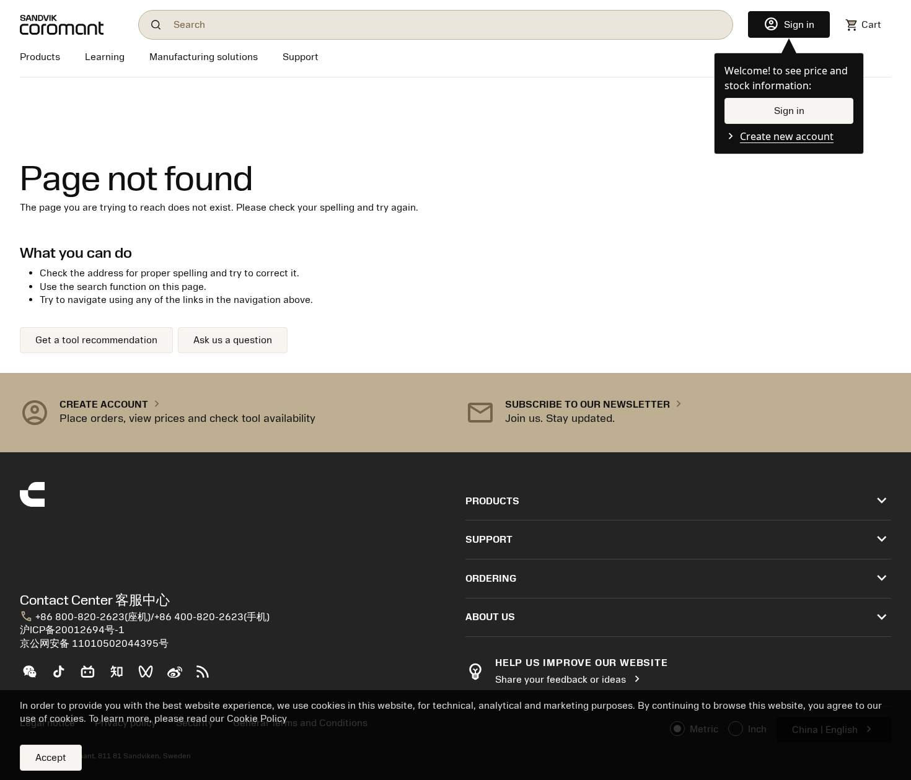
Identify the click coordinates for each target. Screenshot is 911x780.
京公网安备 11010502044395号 (94, 644)
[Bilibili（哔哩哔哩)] (92, 676)
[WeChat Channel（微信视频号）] (150, 676)
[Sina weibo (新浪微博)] (179, 676)
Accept (50, 758)
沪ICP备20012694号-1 (72, 630)
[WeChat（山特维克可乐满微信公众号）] (34, 676)
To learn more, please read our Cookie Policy (188, 718)
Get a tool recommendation (96, 340)
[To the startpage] (71, 25)
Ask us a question (232, 340)
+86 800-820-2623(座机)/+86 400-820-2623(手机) (145, 617)
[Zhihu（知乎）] (121, 676)
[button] (233, 412)
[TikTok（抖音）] (63, 676)
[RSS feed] (207, 676)
